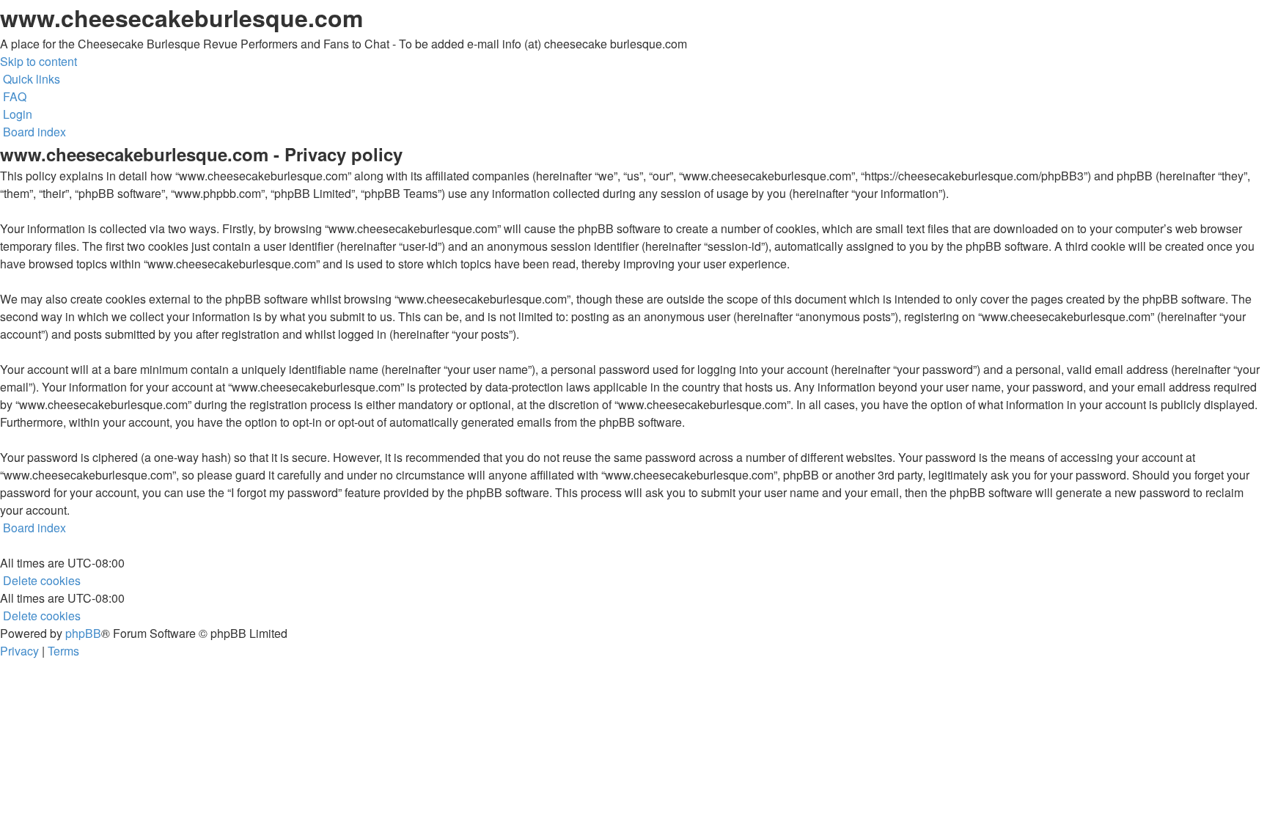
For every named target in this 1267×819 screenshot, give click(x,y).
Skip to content (38, 61)
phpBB (83, 633)
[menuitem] (13, 96)
